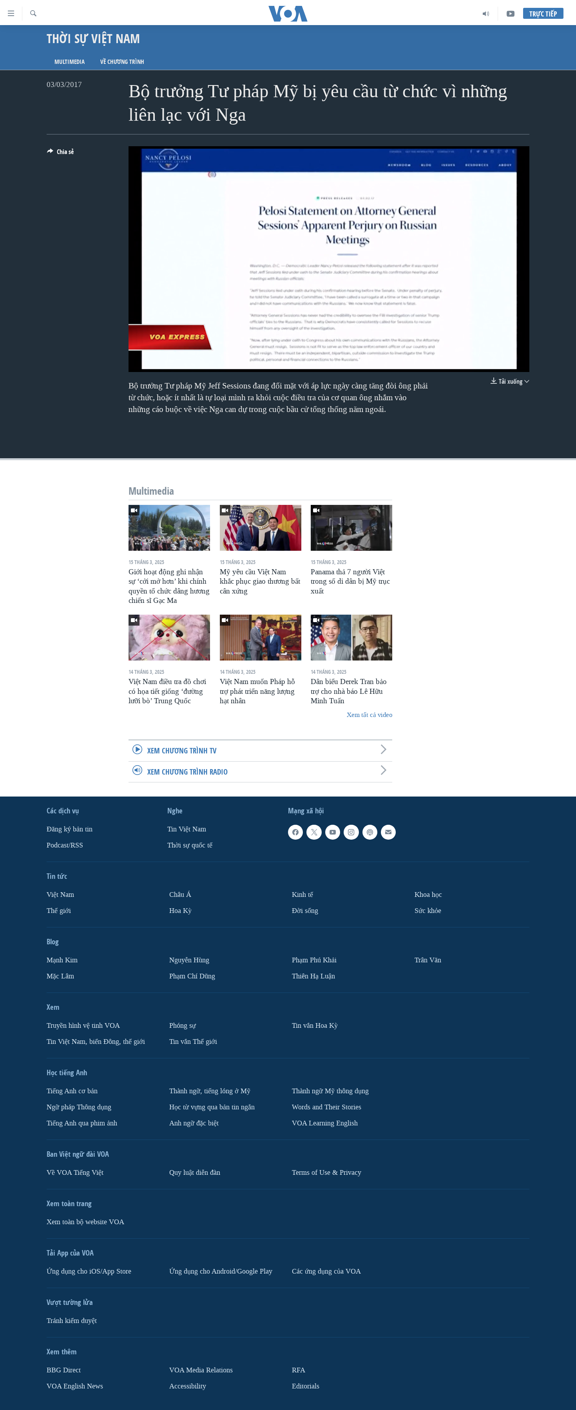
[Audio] (486, 14)
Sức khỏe (428, 910)
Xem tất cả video (369, 714)
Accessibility (187, 1385)
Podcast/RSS (65, 845)
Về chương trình (122, 62)
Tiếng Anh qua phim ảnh (82, 1122)
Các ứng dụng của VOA (326, 1271)
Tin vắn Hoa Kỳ (315, 1025)
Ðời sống (305, 910)
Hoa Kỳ (180, 910)
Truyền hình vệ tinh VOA (83, 1025)
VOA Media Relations (201, 1369)
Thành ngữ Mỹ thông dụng (330, 1090)
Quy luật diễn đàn (194, 1172)
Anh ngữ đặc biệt (194, 1122)
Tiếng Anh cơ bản (72, 1090)
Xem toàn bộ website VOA (85, 1221)
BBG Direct (64, 1369)
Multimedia (69, 62)
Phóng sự (182, 1025)
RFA (298, 1369)
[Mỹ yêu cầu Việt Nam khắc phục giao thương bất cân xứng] (260, 528)
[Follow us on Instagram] (351, 832)
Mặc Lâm (60, 975)
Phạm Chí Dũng (192, 975)
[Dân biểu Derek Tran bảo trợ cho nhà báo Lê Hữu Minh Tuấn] (351, 638)
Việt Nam (60, 894)
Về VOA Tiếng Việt (75, 1172)
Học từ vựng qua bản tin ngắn (212, 1106)
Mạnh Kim (62, 960)
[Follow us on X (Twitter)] (313, 832)
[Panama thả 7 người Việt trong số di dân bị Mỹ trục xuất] (351, 528)
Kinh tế (302, 894)
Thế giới (59, 910)
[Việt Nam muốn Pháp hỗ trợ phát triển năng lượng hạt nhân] (260, 638)
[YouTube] (510, 14)
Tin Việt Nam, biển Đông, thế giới (96, 1041)
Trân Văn (428, 960)
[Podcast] (369, 832)
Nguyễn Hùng (189, 960)
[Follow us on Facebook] (295, 832)
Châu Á (180, 894)
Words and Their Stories (326, 1106)
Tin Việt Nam (186, 829)
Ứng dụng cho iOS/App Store (89, 1271)
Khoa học (428, 894)
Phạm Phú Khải (314, 960)
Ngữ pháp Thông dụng (79, 1106)
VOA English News (75, 1385)
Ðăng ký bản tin (69, 829)
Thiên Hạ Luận (313, 975)
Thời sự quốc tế (189, 845)
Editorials (305, 1385)
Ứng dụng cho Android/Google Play (220, 1271)
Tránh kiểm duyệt (72, 1320)
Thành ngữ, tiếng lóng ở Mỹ (209, 1090)
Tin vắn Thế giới (193, 1041)
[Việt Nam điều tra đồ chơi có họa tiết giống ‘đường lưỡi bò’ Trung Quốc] (169, 638)
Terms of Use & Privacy (326, 1172)
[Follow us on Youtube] (332, 832)
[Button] (60, 154)
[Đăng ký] (388, 832)
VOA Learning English (325, 1122)
